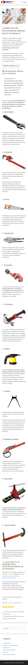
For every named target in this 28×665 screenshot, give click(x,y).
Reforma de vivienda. (9, 654)
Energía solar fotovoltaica (10, 645)
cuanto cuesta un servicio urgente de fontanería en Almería (13, 576)
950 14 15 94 (9, 603)
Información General (9, 650)
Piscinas (5, 652)
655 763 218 (18, 603)
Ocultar (17, 65)
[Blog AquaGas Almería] (7, 2)
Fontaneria (6, 647)
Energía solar (7, 643)
